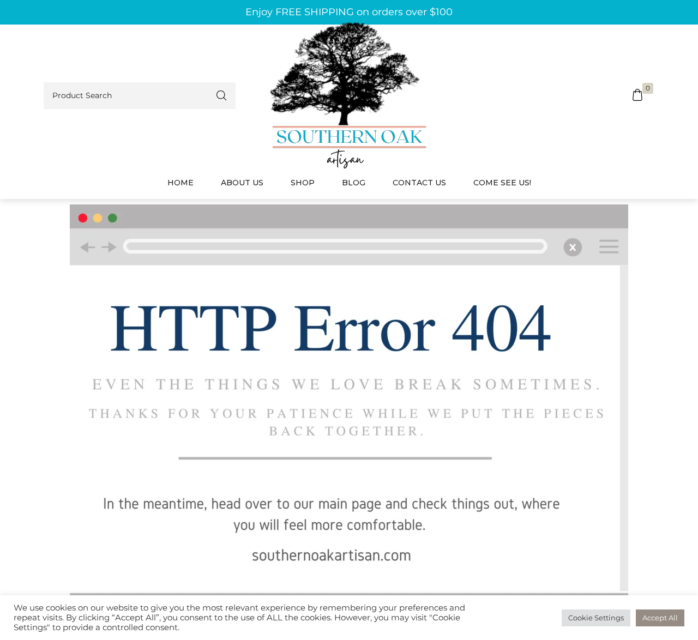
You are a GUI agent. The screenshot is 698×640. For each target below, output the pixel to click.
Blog (353, 183)
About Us (242, 183)
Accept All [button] (660, 617)
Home (180, 183)
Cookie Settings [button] (596, 617)
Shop (303, 183)
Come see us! (502, 183)
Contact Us (419, 183)
